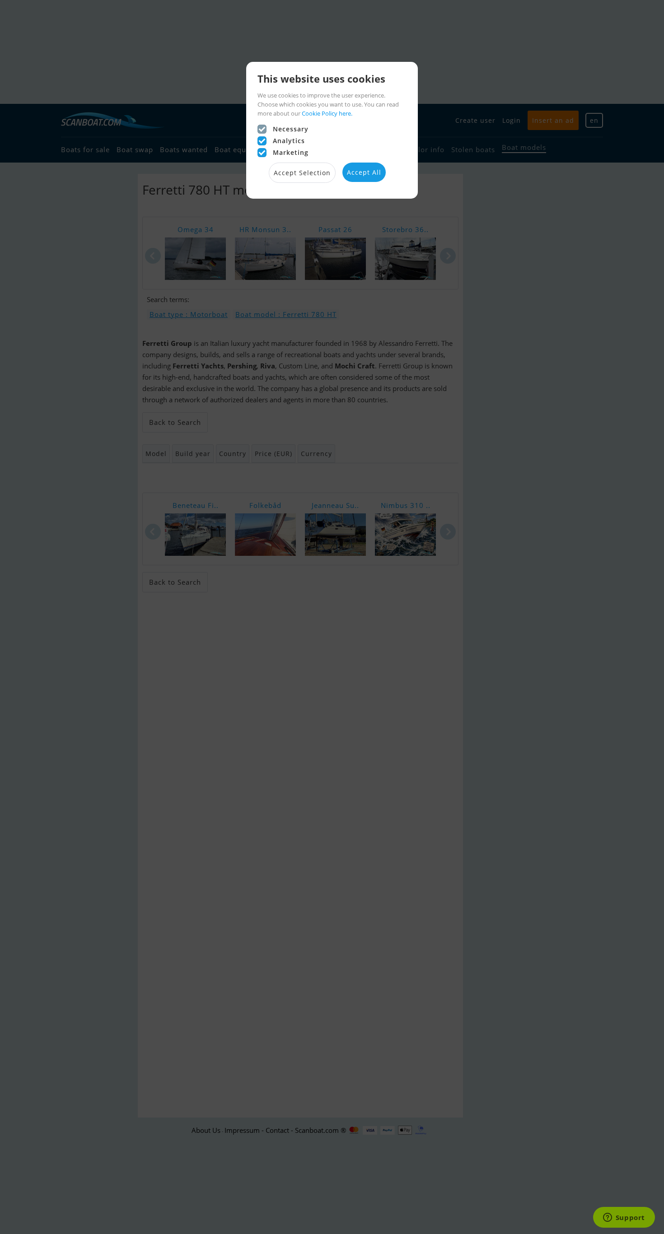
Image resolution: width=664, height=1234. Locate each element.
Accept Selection (302, 172)
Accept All (364, 172)
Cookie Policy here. (327, 113)
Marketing (291, 152)
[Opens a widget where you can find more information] (624, 1218)
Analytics (289, 140)
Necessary (291, 129)
